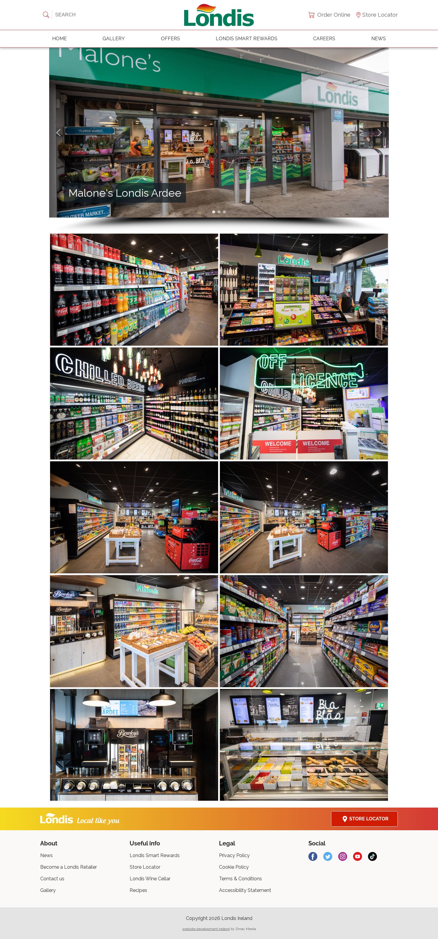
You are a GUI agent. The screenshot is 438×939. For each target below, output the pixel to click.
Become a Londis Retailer (68, 867)
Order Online (333, 15)
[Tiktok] (372, 856)
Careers (324, 38)
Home (59, 38)
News (378, 38)
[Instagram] (342, 856)
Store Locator (380, 15)
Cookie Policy (234, 867)
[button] (58, 132)
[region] (219, 140)
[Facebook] (312, 856)
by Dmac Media (219, 929)
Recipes (138, 890)
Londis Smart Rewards (246, 38)
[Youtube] (357, 856)
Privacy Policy (234, 855)
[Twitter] (327, 856)
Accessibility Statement (245, 890)
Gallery (113, 38)
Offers (170, 38)
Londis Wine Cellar (150, 878)
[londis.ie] (219, 15)
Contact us (52, 878)
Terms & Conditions (240, 878)
